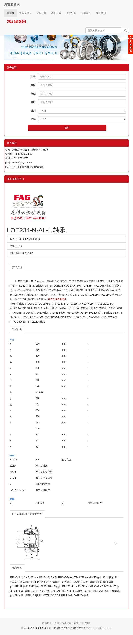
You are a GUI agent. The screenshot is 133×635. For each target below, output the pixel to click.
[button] (18, 543)
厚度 (33, 102)
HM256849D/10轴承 (24, 312)
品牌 (33, 119)
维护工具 (56, 13)
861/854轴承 (90, 590)
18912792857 (61, 628)
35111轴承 (108, 577)
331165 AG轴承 (91, 317)
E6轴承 (108, 312)
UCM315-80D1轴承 (84, 581)
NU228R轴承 (20, 586)
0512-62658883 (57, 299)
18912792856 (77, 628)
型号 (33, 76)
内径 (33, 85)
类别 (33, 110)
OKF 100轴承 (81, 595)
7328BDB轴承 (57, 312)
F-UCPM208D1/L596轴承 (39, 303)
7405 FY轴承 (17, 303)
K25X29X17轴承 (22, 590)
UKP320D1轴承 (97, 308)
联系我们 (101, 13)
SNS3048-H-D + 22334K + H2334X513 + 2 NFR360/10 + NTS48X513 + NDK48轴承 (55, 577)
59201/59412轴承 (50, 586)
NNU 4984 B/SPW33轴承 (27, 595)
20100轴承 (43, 312)
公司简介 (86, 13)
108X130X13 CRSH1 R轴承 (57, 595)
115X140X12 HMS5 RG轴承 (66, 317)
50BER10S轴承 (41, 590)
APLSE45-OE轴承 (39, 317)
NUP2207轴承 (74, 590)
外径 (33, 93)
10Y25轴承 (66, 581)
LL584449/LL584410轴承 (45, 581)
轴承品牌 (24, 13)
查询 (67, 127)
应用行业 (71, 13)
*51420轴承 (73, 312)
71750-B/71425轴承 (92, 312)
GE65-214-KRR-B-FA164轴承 (50, 308)
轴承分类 (41, 13)
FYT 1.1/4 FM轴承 (78, 308)
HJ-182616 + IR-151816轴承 (29, 321)
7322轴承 (34, 586)
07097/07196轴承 (23, 308)
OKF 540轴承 (58, 590)
